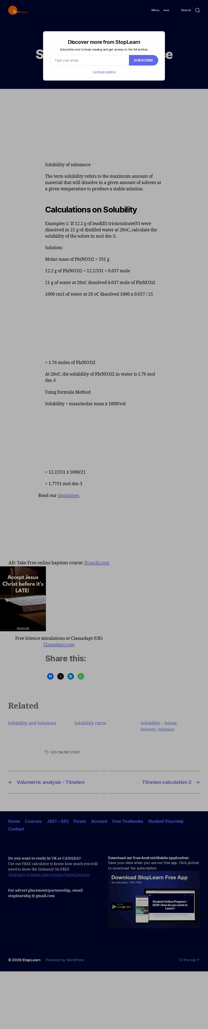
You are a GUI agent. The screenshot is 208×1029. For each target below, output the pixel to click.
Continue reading (104, 71)
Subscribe (143, 60)
